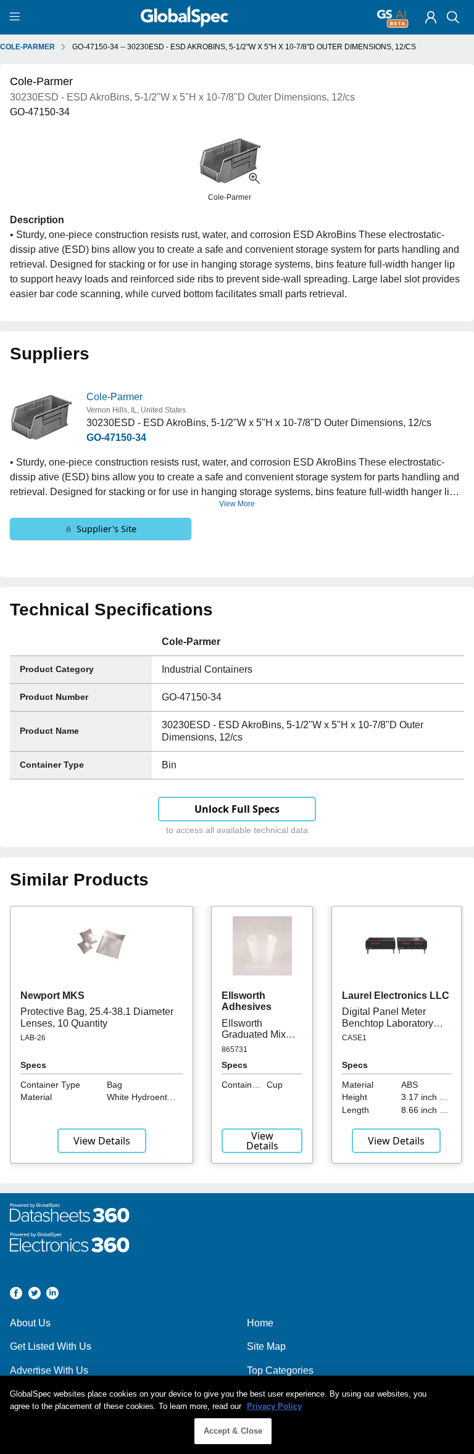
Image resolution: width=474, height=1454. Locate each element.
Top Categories (280, 1370)
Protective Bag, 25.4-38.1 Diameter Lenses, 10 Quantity (96, 1017)
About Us (30, 1323)
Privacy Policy (274, 1406)
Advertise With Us (49, 1370)
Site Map (266, 1346)
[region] (237, 1415)
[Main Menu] (16, 17)
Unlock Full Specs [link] (237, 809)
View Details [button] (101, 1141)
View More (237, 503)
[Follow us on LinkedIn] (52, 1295)
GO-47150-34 (116, 437)
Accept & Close (233, 1431)
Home (260, 1323)
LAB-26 (33, 1037)
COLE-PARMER (27, 47)
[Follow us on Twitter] (34, 1295)
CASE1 (354, 1037)
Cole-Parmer (114, 397)
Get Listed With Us (50, 1346)
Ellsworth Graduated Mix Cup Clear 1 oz (255, 1034)
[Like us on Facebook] (16, 1295)
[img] (431, 17)
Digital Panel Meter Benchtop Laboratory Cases (387, 1023)
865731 (234, 1049)
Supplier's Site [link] (106, 529)
